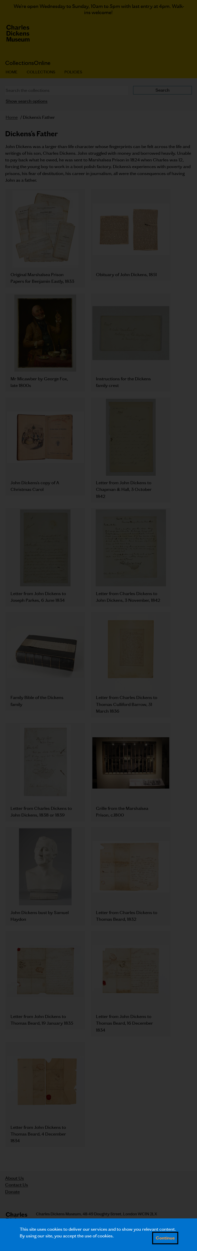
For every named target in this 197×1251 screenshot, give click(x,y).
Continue (165, 1238)
